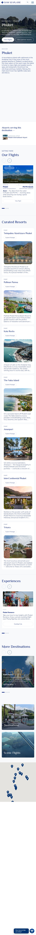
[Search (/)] (27, 2)
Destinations (6, 21)
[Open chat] (32, 931)
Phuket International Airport (9, 188)
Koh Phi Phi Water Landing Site (26, 188)
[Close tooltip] (27, 931)
